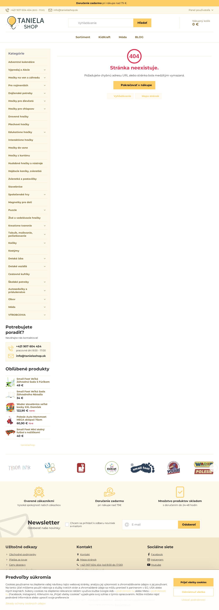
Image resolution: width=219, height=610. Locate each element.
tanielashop (28, 445)
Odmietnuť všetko (193, 592)
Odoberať (189, 524)
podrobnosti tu (125, 591)
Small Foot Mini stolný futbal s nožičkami (30, 431)
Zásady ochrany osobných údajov (26, 603)
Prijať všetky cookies (193, 582)
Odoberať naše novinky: (44, 528)
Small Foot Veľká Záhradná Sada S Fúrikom (33, 380)
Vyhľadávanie (122, 96)
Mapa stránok (150, 96)
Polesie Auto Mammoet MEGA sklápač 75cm (31, 418)
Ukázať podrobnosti (193, 599)
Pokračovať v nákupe (136, 85)
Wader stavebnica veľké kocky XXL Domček (32, 406)
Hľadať (142, 22)
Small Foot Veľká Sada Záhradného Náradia (31, 393)
